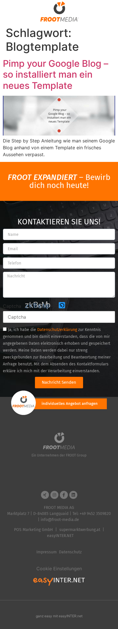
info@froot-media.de (60, 519)
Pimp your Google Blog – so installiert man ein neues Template (55, 74)
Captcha (12, 306)
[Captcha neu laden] (62, 305)
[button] (62, 305)
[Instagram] (54, 495)
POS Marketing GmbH (33, 529)
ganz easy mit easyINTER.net (59, 616)
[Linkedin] (73, 495)
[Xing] (45, 495)
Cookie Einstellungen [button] (59, 568)
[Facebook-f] (64, 495)
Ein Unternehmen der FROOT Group (59, 455)
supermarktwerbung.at (79, 529)
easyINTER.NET (60, 535)
